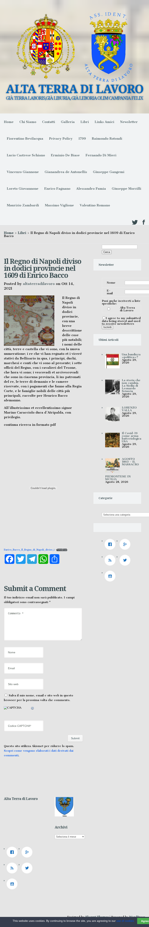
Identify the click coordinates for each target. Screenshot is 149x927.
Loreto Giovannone (22, 188)
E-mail (110, 292)
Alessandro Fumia (91, 188)
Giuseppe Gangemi (108, 172)
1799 (82, 138)
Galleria (68, 122)
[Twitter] (126, 560)
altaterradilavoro (39, 283)
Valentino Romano (95, 205)
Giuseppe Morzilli (126, 188)
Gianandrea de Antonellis (66, 172)
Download (62, 550)
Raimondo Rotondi (107, 138)
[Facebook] (111, 544)
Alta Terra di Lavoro (127, 309)
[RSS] (111, 560)
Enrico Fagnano (57, 188)
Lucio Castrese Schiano (26, 155)
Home (9, 122)
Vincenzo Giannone (23, 172)
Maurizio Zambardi (23, 205)
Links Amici (104, 122)
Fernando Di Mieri (101, 155)
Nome (111, 282)
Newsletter (129, 122)
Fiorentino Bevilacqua (25, 138)
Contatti (48, 122)
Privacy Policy (61, 138)
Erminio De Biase (65, 155)
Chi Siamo (27, 122)
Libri (85, 122)
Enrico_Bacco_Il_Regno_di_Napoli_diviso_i (29, 549)
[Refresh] (32, 709)
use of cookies (125, 920)
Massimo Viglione (59, 205)
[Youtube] (111, 576)
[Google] (126, 544)
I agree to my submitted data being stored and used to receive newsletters (121, 320)
